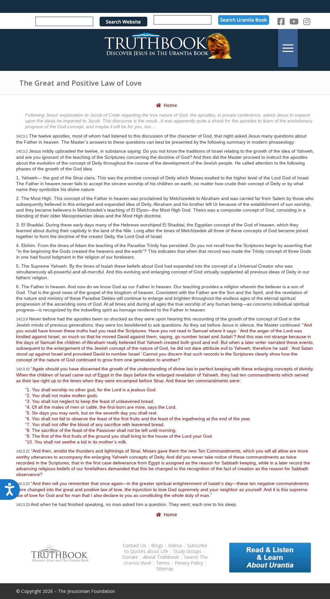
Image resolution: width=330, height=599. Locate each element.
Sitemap (164, 569)
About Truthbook (161, 557)
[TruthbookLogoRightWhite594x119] (165, 48)
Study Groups (188, 551)
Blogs (157, 545)
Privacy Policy (189, 563)
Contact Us (134, 545)
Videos (175, 545)
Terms (163, 563)
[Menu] (288, 48)
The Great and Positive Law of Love (80, 83)
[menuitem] (288, 48)
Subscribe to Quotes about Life (165, 548)
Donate (130, 557)
